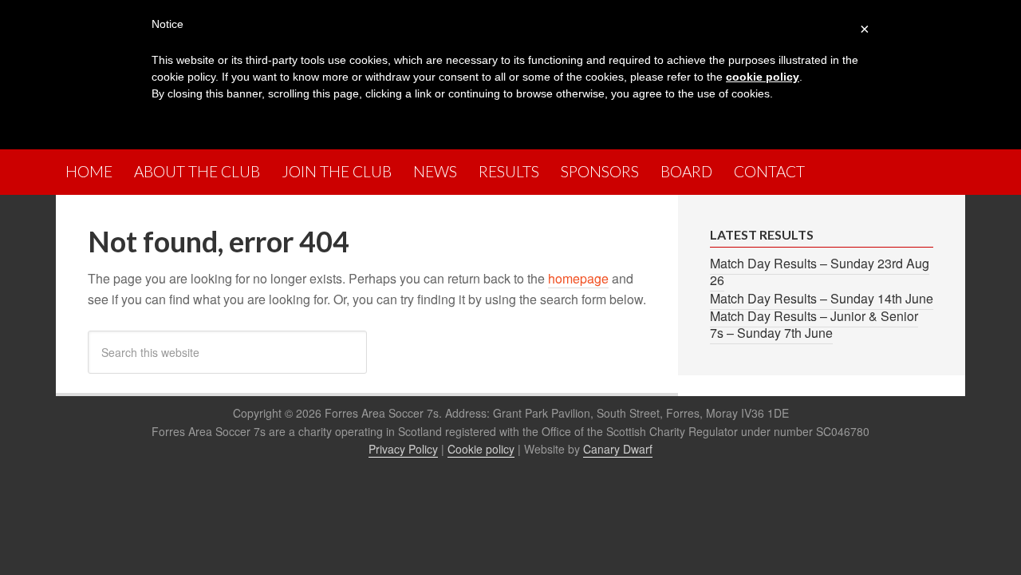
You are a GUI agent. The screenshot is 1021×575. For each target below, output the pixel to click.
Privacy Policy (403, 449)
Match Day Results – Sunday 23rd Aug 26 (819, 271)
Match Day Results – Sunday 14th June (821, 298)
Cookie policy (480, 449)
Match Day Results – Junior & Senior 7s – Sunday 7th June (814, 324)
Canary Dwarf (617, 449)
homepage (578, 278)
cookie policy (762, 76)
